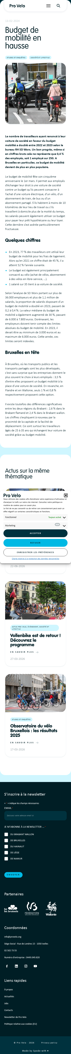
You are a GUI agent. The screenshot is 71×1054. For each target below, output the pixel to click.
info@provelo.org (12, 937)
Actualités (9, 996)
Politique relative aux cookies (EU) (20, 1024)
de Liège (14, 852)
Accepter (35, 533)
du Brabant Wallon (22, 834)
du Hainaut (17, 846)
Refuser (35, 543)
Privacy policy (49, 1043)
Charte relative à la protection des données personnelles (35, 559)
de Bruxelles (17, 840)
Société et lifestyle (40, 58)
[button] (66, 495)
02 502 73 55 (10, 950)
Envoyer (13, 875)
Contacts (8, 1010)
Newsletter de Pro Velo (15, 1017)
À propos (8, 989)
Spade (37, 1051)
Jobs (6, 1003)
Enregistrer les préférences (35, 552)
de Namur (16, 859)
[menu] (48, 6)
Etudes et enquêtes (16, 58)
